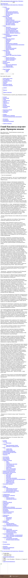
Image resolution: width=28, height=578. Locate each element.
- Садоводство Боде (10, 466)
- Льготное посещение (11, 469)
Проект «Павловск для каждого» (13, 32)
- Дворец (8, 462)
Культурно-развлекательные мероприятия (15, 44)
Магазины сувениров (10, 24)
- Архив (7, 519)
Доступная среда (4, 3)
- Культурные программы (11, 478)
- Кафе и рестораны (10, 482)
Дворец (7, 9)
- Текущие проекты (10, 497)
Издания (5, 61)
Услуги (4, 56)
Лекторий (8, 52)
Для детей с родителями (11, 29)
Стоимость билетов (10, 20)
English (7, 70)
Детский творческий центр (12, 28)
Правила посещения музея (9, 471)
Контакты (5, 63)
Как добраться (9, 17)
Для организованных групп (12, 30)
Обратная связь (9, 65)
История (8, 8)
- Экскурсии (8, 474)
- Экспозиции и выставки (11, 463)
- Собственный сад (10, 465)
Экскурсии (8, 27)
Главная (5, 87)
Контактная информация (11, 64)
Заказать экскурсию (10, 57)
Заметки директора (10, 49)
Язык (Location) (6, 69)
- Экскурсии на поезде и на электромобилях (15, 479)
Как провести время (10, 23)
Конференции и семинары (11, 35)
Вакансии (8, 15)
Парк (7, 10)
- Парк (7, 461)
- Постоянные (9, 517)
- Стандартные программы (12, 538)
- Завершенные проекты (11, 498)
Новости (5, 37)
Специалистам (6, 34)
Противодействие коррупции (12, 12)
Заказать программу (10, 59)
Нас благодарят (9, 14)
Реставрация (8, 36)
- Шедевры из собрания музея (12, 446)
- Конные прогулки (10, 480)
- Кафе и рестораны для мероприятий (14, 536)
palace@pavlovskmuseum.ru (9, 561)
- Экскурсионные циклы (11, 489)
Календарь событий (10, 38)
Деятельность (6, 50)
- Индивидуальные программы (12, 539)
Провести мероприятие (11, 58)
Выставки (8, 41)
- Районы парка (9, 450)
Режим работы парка (7, 78)
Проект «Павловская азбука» (12, 31)
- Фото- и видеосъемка (11, 468)
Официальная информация (12, 11)
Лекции (7, 42)
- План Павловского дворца (12, 445)
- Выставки (8, 475)
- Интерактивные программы (12, 490)
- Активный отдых (10, 481)
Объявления (8, 39)
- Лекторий (8, 476)
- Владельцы (8, 442)
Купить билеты (6, 62)
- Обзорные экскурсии (11, 531)
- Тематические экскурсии (11, 488)
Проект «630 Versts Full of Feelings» (13, 55)
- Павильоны (8, 467)
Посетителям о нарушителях (12, 22)
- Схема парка (9, 448)
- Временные (8, 518)
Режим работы (9, 18)
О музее (5, 7)
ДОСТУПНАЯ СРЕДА (8, 67)
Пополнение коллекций (11, 48)
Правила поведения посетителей (13, 21)
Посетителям (6, 16)
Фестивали (8, 45)
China (7, 71)
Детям (4, 25)
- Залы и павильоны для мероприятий (14, 535)
